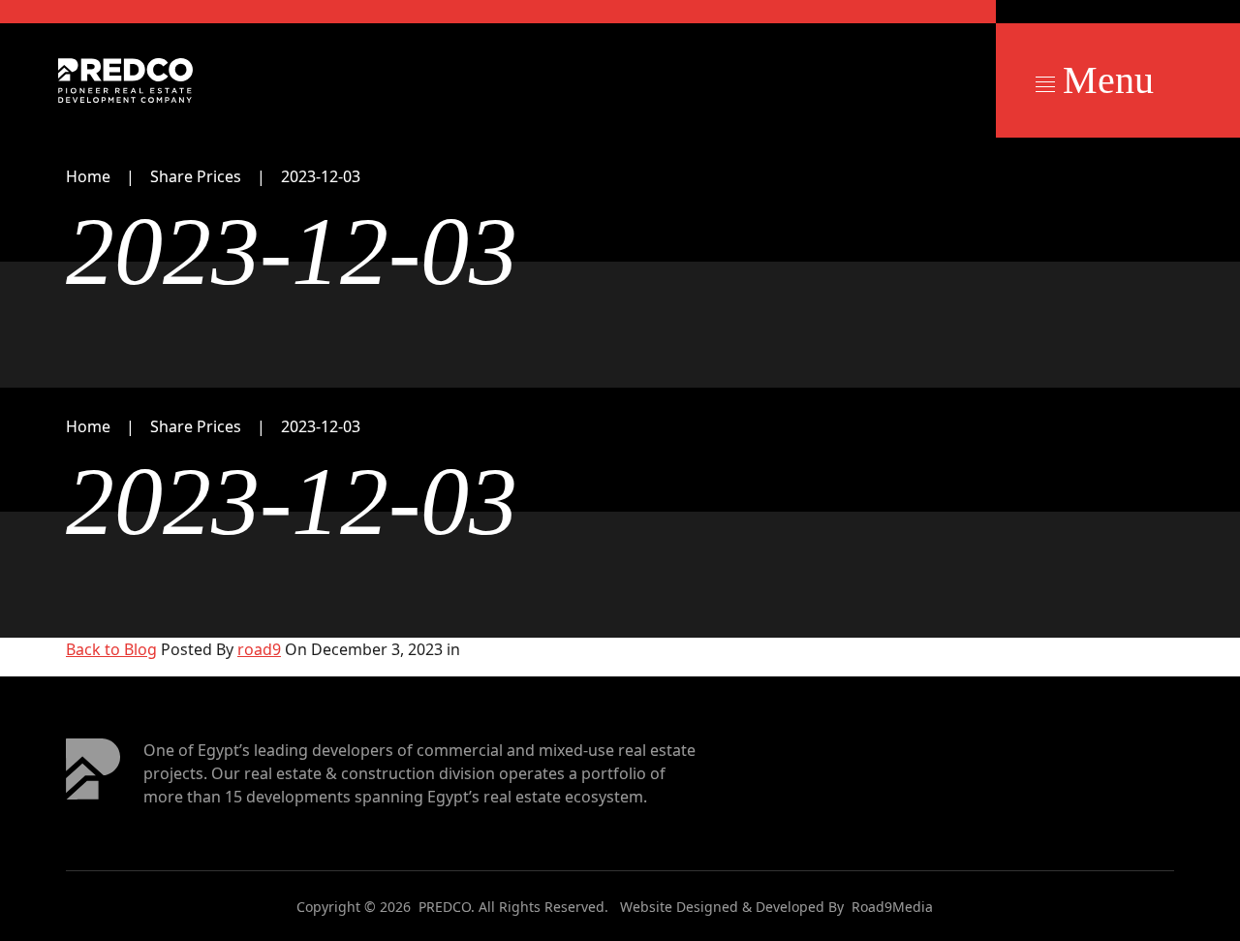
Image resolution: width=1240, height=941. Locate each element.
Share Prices (195, 176)
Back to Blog (111, 649)
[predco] (125, 80)
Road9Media (892, 906)
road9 (259, 649)
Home (88, 176)
